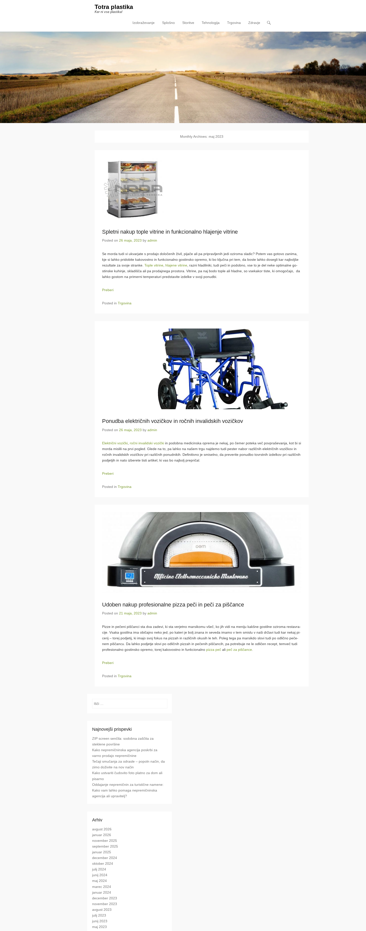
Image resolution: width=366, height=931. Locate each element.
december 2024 (104, 858)
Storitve (188, 23)
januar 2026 (101, 835)
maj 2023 (99, 927)
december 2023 (104, 898)
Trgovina (234, 23)
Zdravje (254, 23)
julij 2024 (99, 869)
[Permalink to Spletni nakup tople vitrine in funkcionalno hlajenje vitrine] (201, 189)
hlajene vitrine (176, 265)
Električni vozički (115, 443)
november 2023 (104, 904)
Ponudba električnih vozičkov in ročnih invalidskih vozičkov (172, 421)
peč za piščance (239, 650)
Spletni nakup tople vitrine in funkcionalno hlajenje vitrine (170, 232)
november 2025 (104, 841)
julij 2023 (99, 915)
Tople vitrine (153, 265)
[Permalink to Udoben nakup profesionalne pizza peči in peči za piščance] (201, 552)
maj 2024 (99, 881)
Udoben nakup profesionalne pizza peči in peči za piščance (173, 604)
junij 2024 (99, 875)
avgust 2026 (102, 829)
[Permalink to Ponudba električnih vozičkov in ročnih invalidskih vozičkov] (201, 369)
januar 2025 (101, 852)
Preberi (108, 290)
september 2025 (105, 846)
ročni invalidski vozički (147, 443)
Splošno (168, 23)
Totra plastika (114, 6)
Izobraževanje (143, 23)
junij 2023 (99, 921)
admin (152, 240)
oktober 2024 (102, 863)
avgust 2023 (102, 910)
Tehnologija (211, 23)
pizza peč (213, 650)
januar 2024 (101, 892)
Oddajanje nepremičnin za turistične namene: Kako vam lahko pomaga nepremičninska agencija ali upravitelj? (128, 790)
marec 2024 (101, 887)
